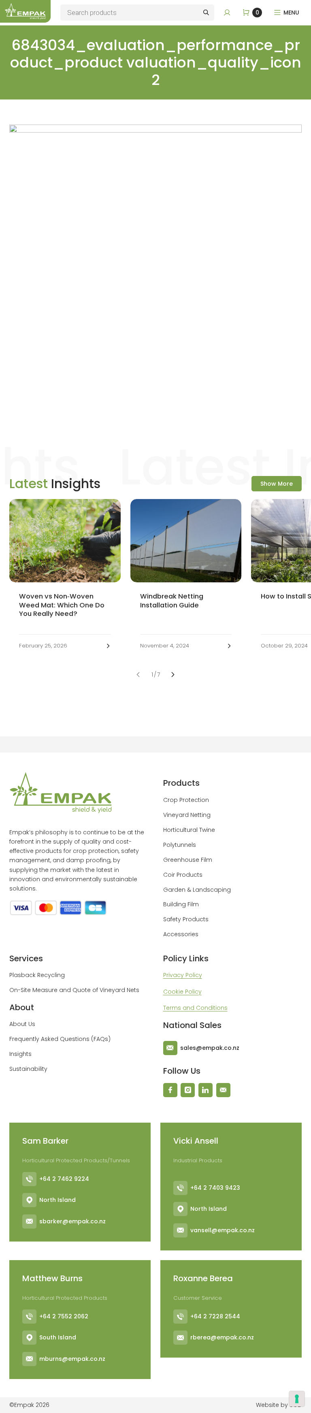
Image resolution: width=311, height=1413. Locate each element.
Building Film (181, 904)
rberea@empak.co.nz (222, 1337)
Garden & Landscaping (197, 890)
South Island (57, 1337)
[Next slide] (173, 675)
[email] (223, 1090)
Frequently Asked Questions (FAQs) (60, 1039)
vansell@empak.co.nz (222, 1230)
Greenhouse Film (187, 860)
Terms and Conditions (195, 1008)
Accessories (180, 934)
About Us (22, 1024)
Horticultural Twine (189, 830)
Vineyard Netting (187, 815)
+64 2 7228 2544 (215, 1316)
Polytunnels (179, 845)
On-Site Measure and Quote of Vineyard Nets (74, 990)
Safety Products (186, 919)
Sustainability (28, 1069)
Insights (20, 1054)
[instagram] (188, 1090)
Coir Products (182, 875)
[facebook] (170, 1090)
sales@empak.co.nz (209, 1048)
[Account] (227, 12)
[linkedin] (205, 1090)
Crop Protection (186, 800)
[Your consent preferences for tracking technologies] (297, 1399)
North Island (57, 1200)
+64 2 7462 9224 (64, 1179)
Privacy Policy (182, 975)
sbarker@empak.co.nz (72, 1221)
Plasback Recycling (37, 975)
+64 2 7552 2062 (63, 1316)
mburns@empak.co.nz (72, 1359)
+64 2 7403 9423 (215, 1188)
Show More (276, 484)
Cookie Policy (182, 992)
